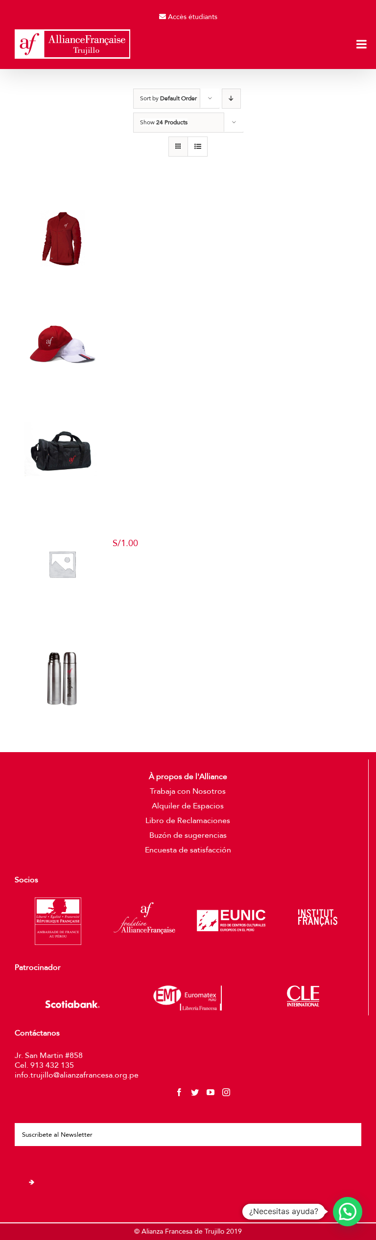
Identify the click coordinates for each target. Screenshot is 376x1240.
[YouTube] (210, 1092)
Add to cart (133, 575)
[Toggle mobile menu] (362, 44)
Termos (232, 656)
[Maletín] (62, 449)
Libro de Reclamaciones (187, 820)
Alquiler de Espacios (188, 806)
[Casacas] (62, 238)
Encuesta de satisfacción (188, 850)
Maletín (232, 427)
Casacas (232, 216)
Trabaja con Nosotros (188, 791)
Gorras (232, 321)
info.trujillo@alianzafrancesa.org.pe (77, 1075)
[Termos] (62, 678)
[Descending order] (231, 99)
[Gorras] (62, 344)
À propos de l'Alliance (188, 776)
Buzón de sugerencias (188, 835)
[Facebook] (179, 1092)
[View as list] (197, 146)
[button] (347, 1211)
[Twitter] (195, 1092)
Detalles (130, 260)
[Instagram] (226, 1092)
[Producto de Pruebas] (62, 564)
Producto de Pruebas (232, 532)
